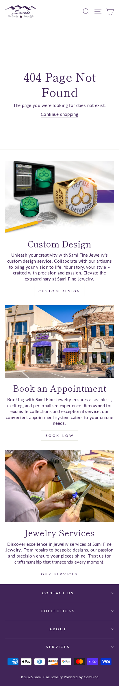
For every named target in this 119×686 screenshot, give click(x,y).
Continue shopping (59, 114)
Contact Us (58, 593)
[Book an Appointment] (59, 341)
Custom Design (59, 291)
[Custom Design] (59, 197)
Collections (58, 611)
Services (58, 647)
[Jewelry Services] (59, 486)
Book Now (59, 435)
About (58, 629)
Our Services (59, 574)
